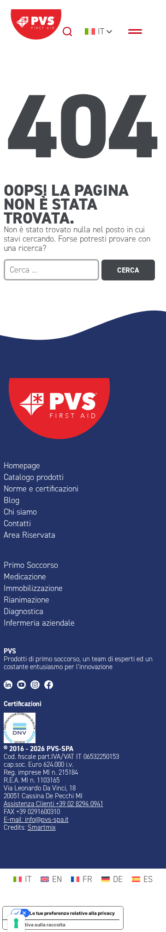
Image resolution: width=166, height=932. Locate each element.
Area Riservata (29, 535)
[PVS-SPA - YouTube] (23, 685)
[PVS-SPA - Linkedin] (10, 685)
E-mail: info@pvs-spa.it (36, 819)
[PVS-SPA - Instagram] (37, 685)
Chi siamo (20, 511)
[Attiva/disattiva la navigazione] (139, 31)
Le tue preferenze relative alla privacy (72, 913)
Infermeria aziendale (39, 622)
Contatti (17, 523)
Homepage (22, 465)
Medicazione (25, 576)
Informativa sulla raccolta (36, 924)
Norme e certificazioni (41, 488)
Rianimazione (26, 599)
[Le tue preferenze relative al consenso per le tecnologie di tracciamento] (16, 923)
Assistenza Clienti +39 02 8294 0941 (53, 803)
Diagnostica (23, 611)
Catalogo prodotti (34, 477)
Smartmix (42, 827)
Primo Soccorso (31, 565)
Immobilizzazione (33, 588)
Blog (11, 500)
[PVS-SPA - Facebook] (51, 685)
